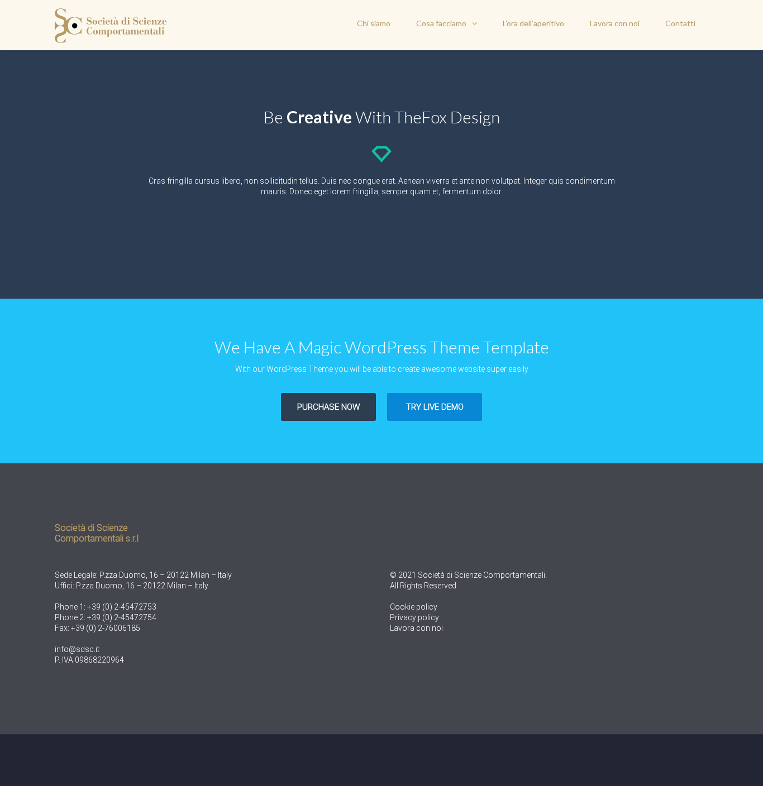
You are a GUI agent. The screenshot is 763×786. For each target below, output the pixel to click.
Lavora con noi (615, 23)
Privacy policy (414, 617)
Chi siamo (373, 23)
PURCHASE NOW (328, 407)
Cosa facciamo (441, 23)
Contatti (680, 23)
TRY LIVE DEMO (435, 407)
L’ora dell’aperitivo (533, 23)
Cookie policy (413, 606)
